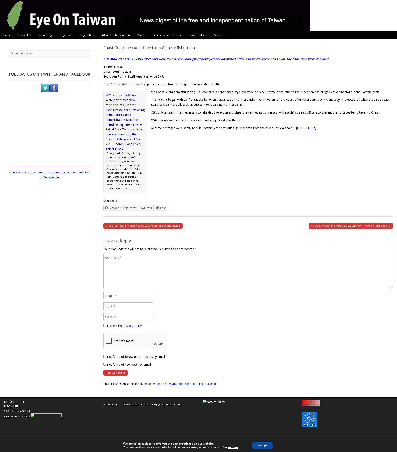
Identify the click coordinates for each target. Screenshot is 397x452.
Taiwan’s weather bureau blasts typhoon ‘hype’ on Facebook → (350, 225)
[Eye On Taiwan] (198, 15)
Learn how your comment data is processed (186, 384)
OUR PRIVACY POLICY (17, 416)
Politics (142, 35)
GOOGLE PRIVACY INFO (18, 411)
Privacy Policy (132, 326)
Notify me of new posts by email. (129, 364)
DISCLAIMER (11, 406)
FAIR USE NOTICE (14, 402)
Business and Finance (167, 35)
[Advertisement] (49, 137)
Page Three (87, 35)
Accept (262, 445)
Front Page (46, 35)
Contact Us (25, 35)
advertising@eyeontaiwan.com (162, 404)
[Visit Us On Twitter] (45, 91)
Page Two (66, 35)
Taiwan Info (196, 35)
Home (7, 35)
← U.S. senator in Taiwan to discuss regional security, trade (143, 225)
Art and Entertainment (116, 35)
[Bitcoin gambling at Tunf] (46, 416)
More (217, 35)
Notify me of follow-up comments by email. (136, 357)
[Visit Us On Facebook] (54, 91)
